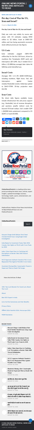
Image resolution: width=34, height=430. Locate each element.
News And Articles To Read (11, 14)
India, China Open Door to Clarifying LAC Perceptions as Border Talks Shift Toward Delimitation (15, 253)
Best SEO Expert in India (9, 297)
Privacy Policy (6, 306)
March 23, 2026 (12, 25)
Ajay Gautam (8, 130)
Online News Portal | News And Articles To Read (14, 6)
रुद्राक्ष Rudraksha (7, 315)
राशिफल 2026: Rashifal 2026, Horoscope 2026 (16, 310)
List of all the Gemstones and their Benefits (15, 302)
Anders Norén (12, 427)
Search (28, 224)
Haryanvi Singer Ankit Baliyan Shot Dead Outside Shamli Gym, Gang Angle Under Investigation (15, 236)
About (4, 293)
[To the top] (30, 420)
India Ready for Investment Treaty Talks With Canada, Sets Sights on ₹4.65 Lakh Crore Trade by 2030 (16, 245)
